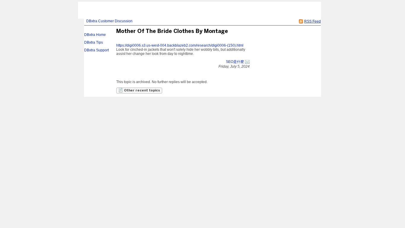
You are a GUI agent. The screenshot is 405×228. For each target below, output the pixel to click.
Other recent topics (141, 90)
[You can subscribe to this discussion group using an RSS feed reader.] (301, 21)
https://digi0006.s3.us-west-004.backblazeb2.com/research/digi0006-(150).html (179, 45)
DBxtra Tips (93, 42)
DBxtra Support (96, 50)
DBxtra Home (95, 35)
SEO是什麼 (235, 62)
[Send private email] (247, 62)
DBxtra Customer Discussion (109, 21)
